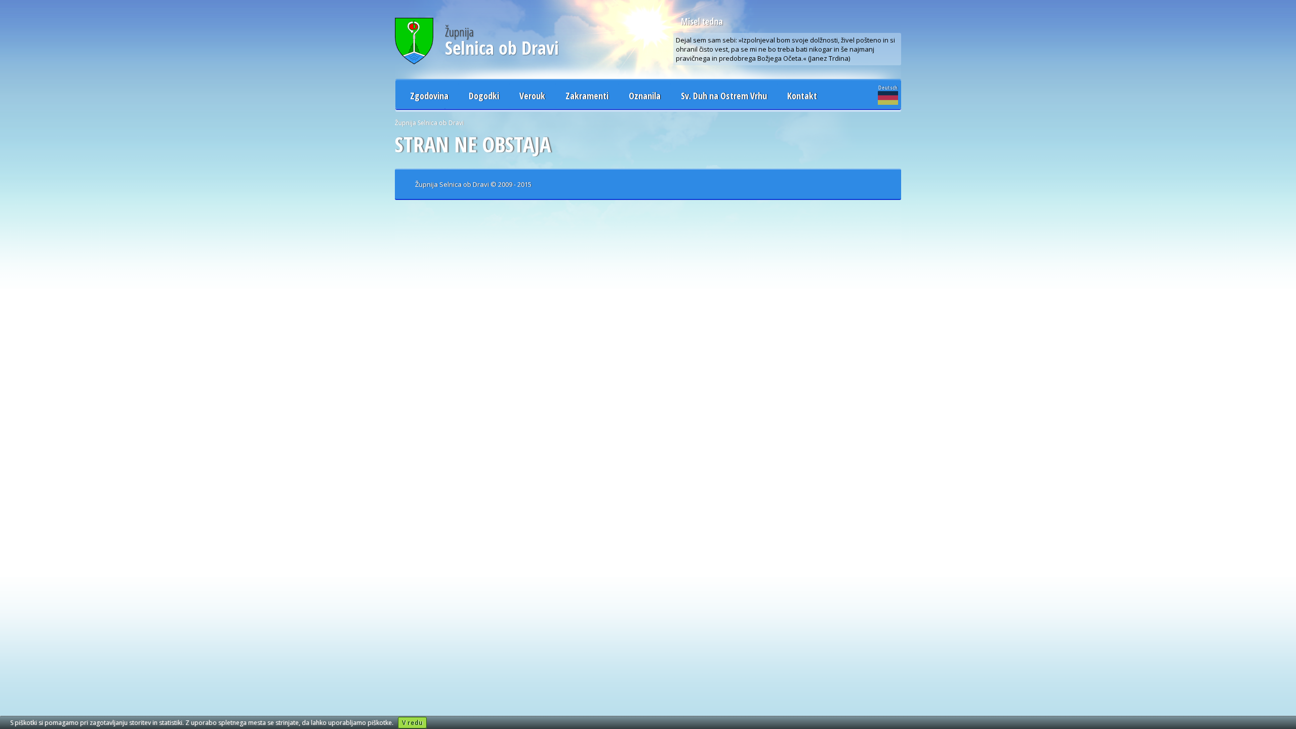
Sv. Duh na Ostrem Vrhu (724, 96)
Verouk (532, 96)
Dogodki (484, 96)
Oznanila (645, 96)
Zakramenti (587, 96)
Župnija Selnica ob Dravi (429, 122)
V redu (412, 722)
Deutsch (888, 87)
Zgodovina (429, 96)
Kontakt (802, 96)
